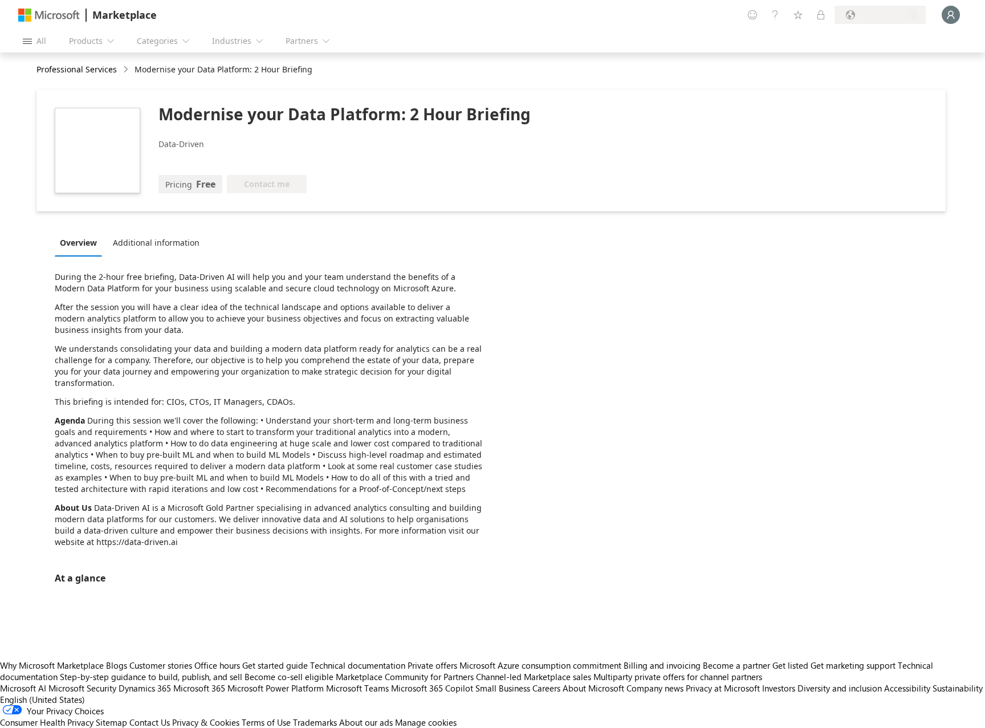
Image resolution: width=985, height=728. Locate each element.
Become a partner (736, 665)
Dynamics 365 (145, 688)
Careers (546, 688)
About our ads (366, 722)
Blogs (116, 665)
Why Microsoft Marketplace (52, 665)
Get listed (790, 665)
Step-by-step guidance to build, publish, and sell (151, 676)
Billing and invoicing (662, 665)
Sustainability (958, 688)
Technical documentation (357, 665)
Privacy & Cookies (205, 722)
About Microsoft (593, 688)
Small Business (502, 688)
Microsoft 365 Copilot (432, 688)
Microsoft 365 (199, 688)
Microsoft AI (23, 688)
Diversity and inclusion (839, 688)
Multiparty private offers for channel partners (677, 676)
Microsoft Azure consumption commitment (541, 665)
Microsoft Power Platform (275, 688)
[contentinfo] (127, 70)
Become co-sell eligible (289, 676)
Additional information (156, 242)
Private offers (432, 665)
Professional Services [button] (76, 69)
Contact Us (149, 722)
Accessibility (907, 688)
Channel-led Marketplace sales (533, 676)
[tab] (81, 242)
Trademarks (315, 722)
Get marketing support (853, 665)
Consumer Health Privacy (46, 722)
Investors (778, 688)
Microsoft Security (82, 688)
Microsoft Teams (357, 688)
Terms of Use (266, 722)
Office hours (217, 665)
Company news (654, 688)
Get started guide (275, 665)
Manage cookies (426, 722)
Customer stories (160, 665)
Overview (78, 242)
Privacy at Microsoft (723, 688)
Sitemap (111, 722)
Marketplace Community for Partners (405, 676)
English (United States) (42, 699)
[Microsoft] (49, 15)
